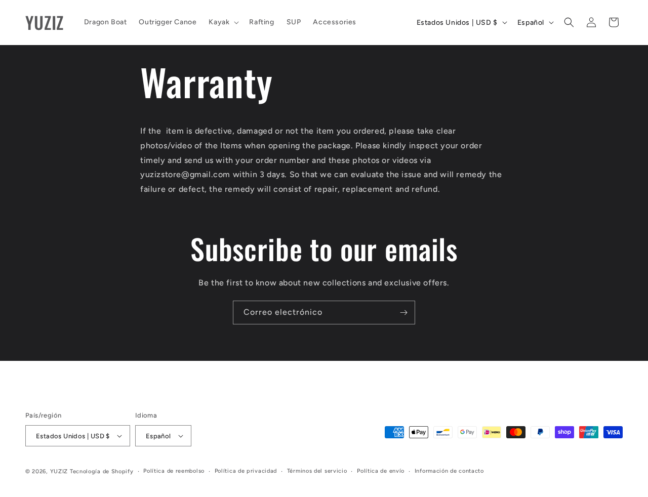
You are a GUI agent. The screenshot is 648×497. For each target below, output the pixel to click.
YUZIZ (59, 471)
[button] (222, 22)
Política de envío (380, 471)
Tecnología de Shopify (102, 471)
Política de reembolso (174, 471)
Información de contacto (449, 471)
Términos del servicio (317, 471)
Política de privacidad (246, 471)
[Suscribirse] (403, 312)
